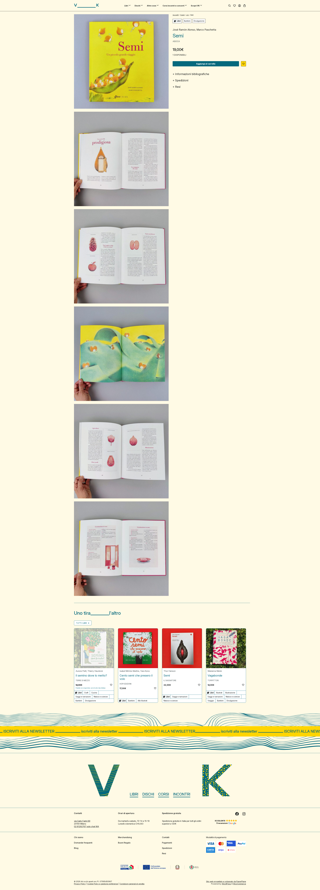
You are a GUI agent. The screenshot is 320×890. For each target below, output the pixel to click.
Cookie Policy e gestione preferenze (102, 884)
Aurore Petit (81, 671)
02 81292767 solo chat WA (86, 826)
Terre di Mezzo (83, 680)
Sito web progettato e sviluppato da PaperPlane (226, 881)
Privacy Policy (80, 884)
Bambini (187, 21)
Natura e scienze (101, 697)
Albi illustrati (142, 701)
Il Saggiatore (170, 680)
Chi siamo (78, 837)
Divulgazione (199, 21)
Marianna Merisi (215, 671)
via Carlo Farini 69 (82, 821)
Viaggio (211, 701)
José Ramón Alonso (184, 29)
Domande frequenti (83, 842)
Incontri (181, 794)
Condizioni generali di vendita (132, 884)
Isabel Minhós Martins (129, 671)
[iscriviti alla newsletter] (160, 731)
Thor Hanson (170, 671)
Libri (126, 6)
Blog (76, 848)
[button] (243, 63)
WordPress (226, 884)
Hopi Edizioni (125, 684)
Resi (177, 86)
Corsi (163, 794)
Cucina (94, 693)
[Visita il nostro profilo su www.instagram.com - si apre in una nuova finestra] (244, 814)
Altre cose (151, 6)
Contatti (165, 837)
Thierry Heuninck (95, 671)
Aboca (176, 41)
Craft (86, 693)
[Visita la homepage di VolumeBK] (86, 5)
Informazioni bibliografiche (192, 74)
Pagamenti (167, 842)
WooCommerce (239, 884)
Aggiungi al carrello (205, 64)
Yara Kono (145, 671)
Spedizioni (181, 80)
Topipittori (213, 680)
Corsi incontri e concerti (173, 6)
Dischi (137, 6)
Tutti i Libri (81, 623)
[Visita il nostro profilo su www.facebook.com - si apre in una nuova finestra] (237, 814)
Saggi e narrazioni (83, 697)
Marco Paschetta (206, 29)
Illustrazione (230, 693)
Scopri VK (195, 6)
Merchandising (125, 837)
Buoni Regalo (124, 842)
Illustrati (219, 693)
